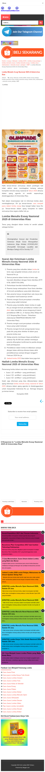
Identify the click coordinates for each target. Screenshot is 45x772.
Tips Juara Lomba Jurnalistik (13, 706)
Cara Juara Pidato (9, 689)
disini (8, 310)
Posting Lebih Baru (8, 501)
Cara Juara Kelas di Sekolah (13, 683)
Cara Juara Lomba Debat (12, 692)
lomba (34, 269)
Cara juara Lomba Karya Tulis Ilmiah (16, 675)
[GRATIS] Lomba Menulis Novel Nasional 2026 (20, 600)
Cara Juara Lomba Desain (12, 700)
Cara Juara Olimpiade (11, 698)
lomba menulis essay (21, 79)
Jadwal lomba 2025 (14, 358)
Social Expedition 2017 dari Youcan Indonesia (20, 533)
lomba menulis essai (8, 79)
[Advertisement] (22, 105)
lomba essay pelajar (33, 77)
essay (11, 77)
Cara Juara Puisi (9, 672)
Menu (6, 17)
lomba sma (32, 79)
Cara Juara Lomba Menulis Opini (15, 695)
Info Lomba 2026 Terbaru (27, 765)
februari (16, 77)
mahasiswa (39, 79)
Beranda (24, 501)
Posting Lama (38, 501)
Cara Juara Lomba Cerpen (12, 678)
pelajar (14, 81)
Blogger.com (26, 767)
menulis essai (7, 81)
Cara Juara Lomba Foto (11, 681)
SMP (17, 81)
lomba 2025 (22, 77)
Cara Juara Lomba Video (12, 703)
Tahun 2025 (32, 191)
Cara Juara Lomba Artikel (12, 712)
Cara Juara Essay (9, 686)
